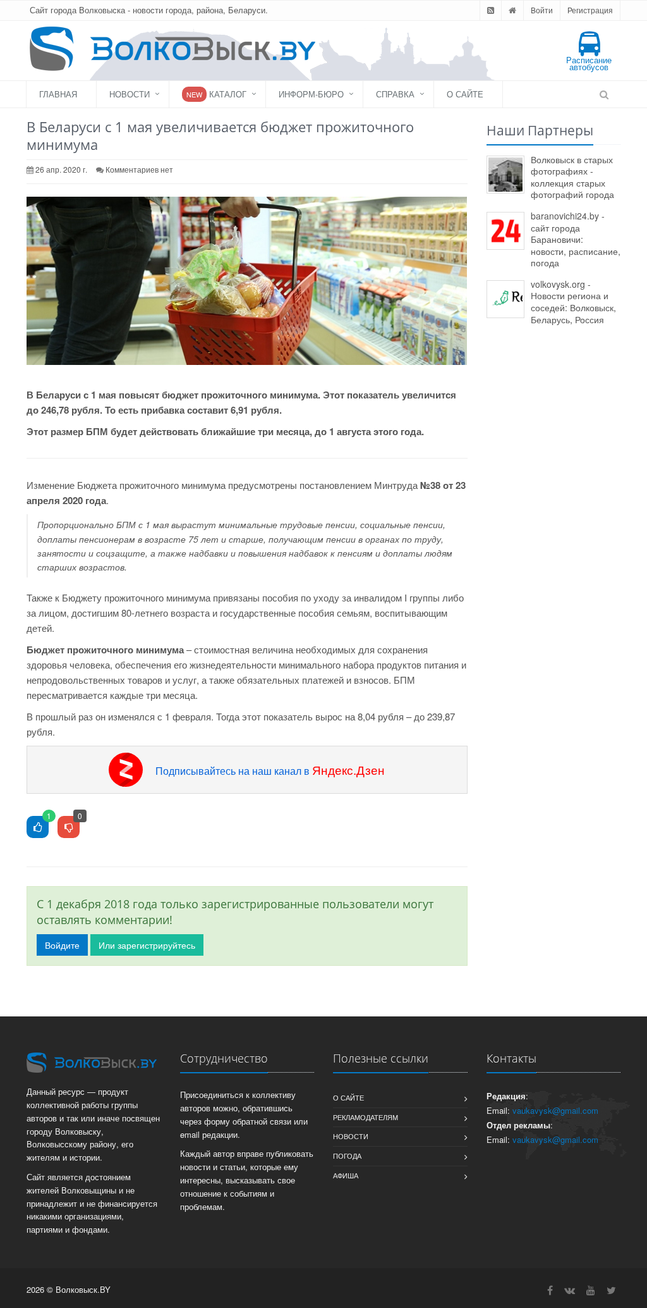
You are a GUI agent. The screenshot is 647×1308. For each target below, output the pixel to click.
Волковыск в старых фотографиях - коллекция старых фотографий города (572, 177)
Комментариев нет (139, 169)
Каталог (216, 94)
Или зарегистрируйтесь (147, 945)
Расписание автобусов (589, 63)
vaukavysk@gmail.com (555, 1110)
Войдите (62, 945)
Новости (129, 94)
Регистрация (590, 9)
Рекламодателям (365, 1117)
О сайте (465, 94)
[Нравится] (38, 828)
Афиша (345, 1175)
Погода (347, 1156)
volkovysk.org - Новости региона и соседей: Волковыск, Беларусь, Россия (573, 302)
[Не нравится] (68, 828)
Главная (58, 94)
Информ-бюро (311, 94)
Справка (395, 94)
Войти (542, 9)
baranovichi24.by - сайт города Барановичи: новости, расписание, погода (575, 239)
